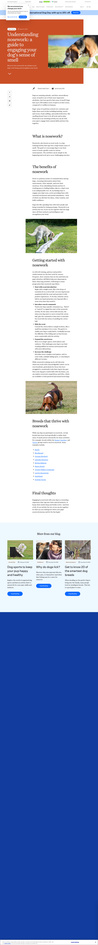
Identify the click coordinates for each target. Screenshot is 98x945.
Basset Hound (39, 466)
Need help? (28, 1)
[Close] (95, 942)
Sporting (63, 440)
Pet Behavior (40, 562)
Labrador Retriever (41, 460)
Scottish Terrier (40, 480)
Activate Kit (88, 1)
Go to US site (23, 17)
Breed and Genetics (71, 562)
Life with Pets (11, 562)
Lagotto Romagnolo (42, 473)
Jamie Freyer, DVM (59, 88)
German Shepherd (41, 456)
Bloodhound (39, 453)
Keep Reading (15, 593)
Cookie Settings (75, 942)
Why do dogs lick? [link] (48, 567)
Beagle (37, 450)
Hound (57, 440)
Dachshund (38, 476)
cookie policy (7, 943)
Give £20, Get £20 (71, 1)
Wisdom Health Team (43, 88)
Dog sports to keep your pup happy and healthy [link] (19, 571)
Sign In (82, 6)
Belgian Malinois (40, 463)
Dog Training (11, 29)
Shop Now (75, 12)
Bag (90, 6)
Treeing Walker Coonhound (44, 470)
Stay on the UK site (12, 17)
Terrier (35, 442)
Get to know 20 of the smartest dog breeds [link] (76, 571)
